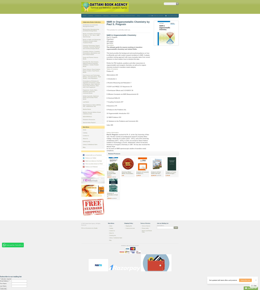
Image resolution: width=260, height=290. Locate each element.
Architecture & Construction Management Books (90, 25)
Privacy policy (145, 228)
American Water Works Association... (128, 172)
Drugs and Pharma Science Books (90, 58)
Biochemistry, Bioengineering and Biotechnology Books (91, 30)
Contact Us (98, 15)
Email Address (4, 281)
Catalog (90, 15)
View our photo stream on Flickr (94, 164)
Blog (138, 15)
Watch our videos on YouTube (93, 161)
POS (82, 228)
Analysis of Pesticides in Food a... (112, 195)
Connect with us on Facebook (93, 155)
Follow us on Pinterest (91, 167)
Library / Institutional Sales (127, 15)
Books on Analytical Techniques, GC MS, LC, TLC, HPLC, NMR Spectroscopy (92, 35)
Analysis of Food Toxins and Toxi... (156, 172)
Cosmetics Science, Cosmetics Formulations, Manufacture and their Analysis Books (91, 53)
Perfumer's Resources (89, 119)
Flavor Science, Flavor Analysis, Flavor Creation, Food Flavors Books (91, 71)
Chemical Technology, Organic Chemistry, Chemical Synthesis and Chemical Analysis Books (91, 47)
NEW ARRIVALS (87, 116)
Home (84, 15)
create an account (158, 15)
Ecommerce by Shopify (92, 228)
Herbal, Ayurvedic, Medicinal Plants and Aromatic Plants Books (91, 97)
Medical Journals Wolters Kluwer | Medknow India (92, 113)
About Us (105, 15)
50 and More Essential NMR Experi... (111, 173)
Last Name (3, 286)
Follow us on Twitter (90, 158)
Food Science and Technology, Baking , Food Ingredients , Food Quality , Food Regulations (92, 77)
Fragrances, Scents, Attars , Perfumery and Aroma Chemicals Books (90, 91)
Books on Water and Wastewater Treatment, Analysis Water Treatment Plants (92, 41)
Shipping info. (129, 226)
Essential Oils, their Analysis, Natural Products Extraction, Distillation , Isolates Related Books (91, 64)
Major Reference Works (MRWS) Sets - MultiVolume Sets (92, 105)
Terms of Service (146, 226)
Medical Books (87, 109)
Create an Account (130, 228)
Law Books (86, 102)
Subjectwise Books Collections (92, 22)
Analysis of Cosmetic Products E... (142, 172)
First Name (3, 283)
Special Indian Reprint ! (89, 122)
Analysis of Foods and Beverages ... (171, 172)
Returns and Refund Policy (147, 231)
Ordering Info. (114, 15)
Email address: (160, 225)
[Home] (105, 10)
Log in (149, 15)
